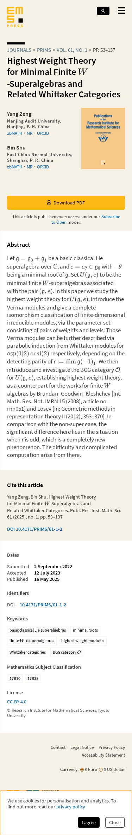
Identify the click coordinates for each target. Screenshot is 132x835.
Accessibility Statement (103, 755)
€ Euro (91, 769)
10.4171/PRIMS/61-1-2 (43, 604)
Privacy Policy (112, 747)
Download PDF (69, 203)
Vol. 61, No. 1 (72, 50)
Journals (19, 50)
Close (115, 822)
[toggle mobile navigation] (121, 10)
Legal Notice (82, 747)
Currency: (69, 769)
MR (29, 133)
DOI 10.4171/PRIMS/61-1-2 (34, 529)
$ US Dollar (114, 769)
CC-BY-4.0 (16, 701)
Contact (58, 747)
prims (44, 50)
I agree (89, 822)
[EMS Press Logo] (15, 17)
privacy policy (70, 807)
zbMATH (14, 133)
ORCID (43, 133)
